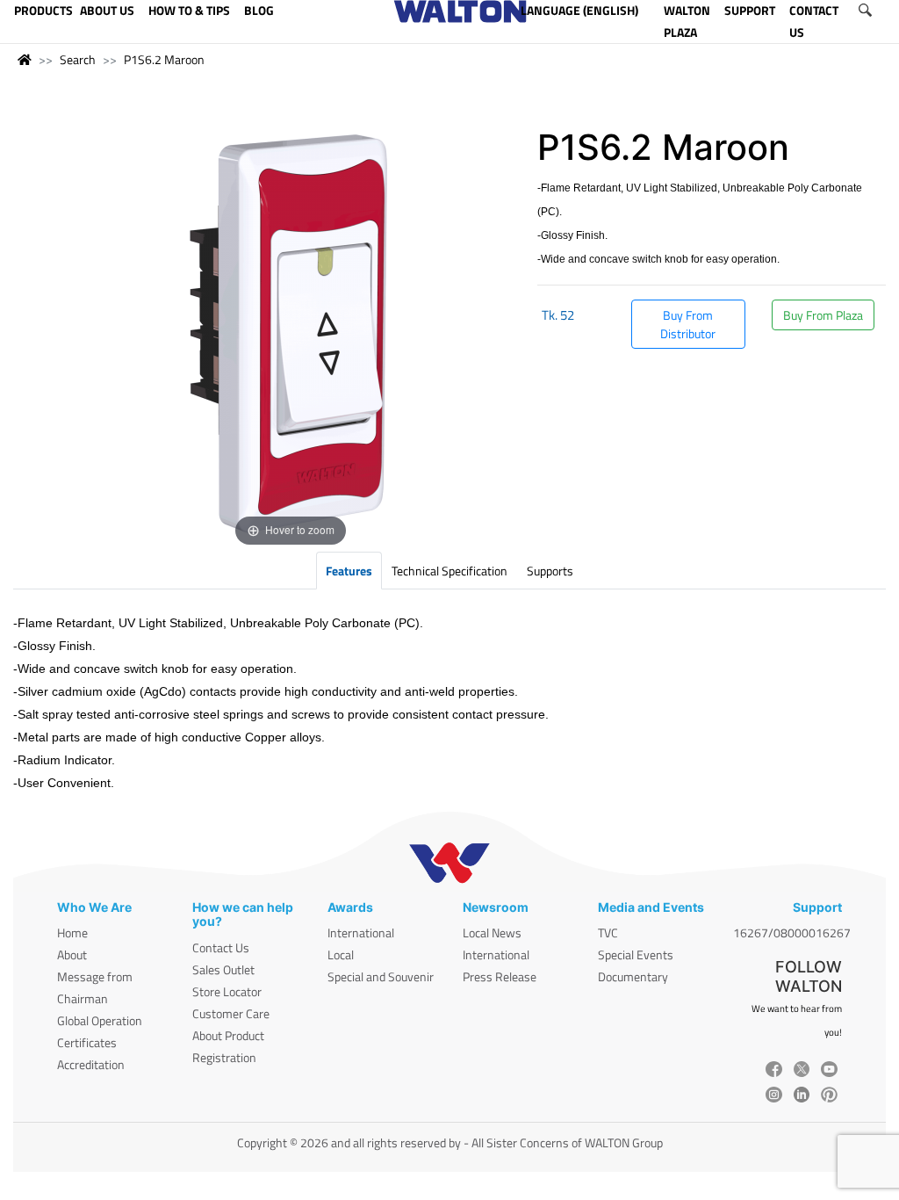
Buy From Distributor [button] (688, 324)
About (72, 954)
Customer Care (231, 1013)
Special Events (635, 954)
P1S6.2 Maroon (164, 59)
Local (340, 954)
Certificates (87, 1042)
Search (78, 59)
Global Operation (99, 1020)
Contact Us (220, 947)
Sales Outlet (223, 969)
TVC (608, 932)
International (360, 932)
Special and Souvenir (380, 976)
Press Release (499, 976)
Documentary (633, 976)
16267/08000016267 (792, 932)
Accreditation (91, 1064)
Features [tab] (349, 570)
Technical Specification (449, 570)
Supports (550, 570)
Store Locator (227, 991)
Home (72, 932)
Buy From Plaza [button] (823, 315)
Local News (492, 932)
